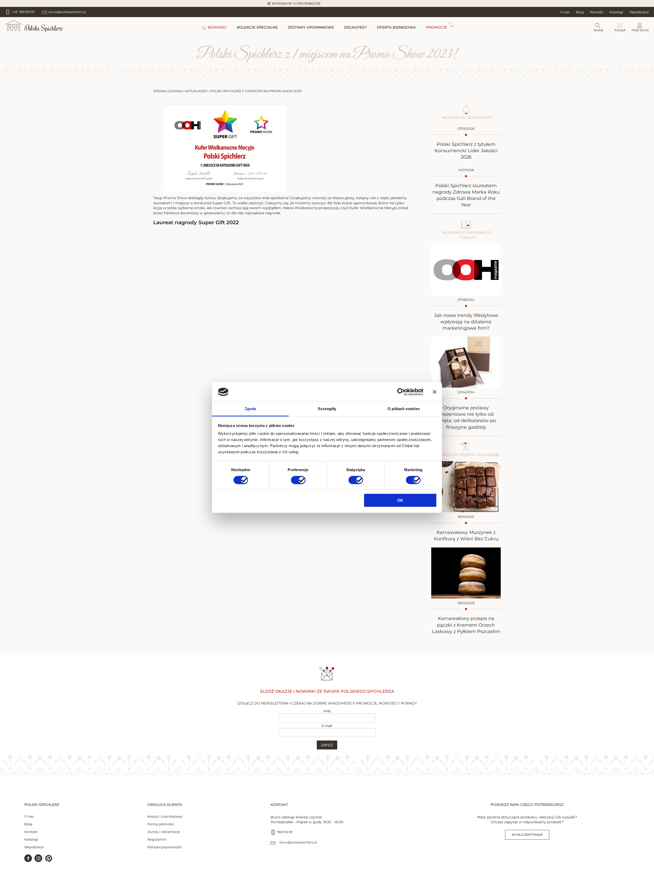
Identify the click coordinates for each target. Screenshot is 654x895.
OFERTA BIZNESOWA (396, 27)
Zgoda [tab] (250, 409)
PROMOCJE (436, 27)
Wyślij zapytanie (527, 835)
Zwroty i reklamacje (163, 832)
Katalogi (616, 12)
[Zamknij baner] (434, 392)
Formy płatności (160, 824)
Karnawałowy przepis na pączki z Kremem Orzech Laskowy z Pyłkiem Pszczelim (466, 625)
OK (400, 500)
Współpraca (639, 12)
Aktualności (196, 91)
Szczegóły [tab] (327, 409)
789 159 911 (285, 832)
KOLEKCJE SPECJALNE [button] (257, 27)
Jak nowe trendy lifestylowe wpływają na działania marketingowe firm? (466, 322)
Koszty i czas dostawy (164, 816)
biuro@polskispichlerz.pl (298, 842)
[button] (48, 858)
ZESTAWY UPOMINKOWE (311, 27)
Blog (580, 12)
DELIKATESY (355, 27)
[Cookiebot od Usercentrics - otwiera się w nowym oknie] (401, 392)
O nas (565, 12)
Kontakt (596, 12)
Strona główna (167, 91)
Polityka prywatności (164, 847)
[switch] (298, 480)
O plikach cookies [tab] (404, 409)
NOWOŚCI (217, 27)
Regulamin (156, 839)
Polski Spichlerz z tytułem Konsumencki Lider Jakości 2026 (466, 150)
